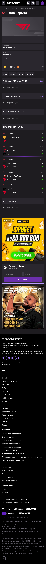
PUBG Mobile (7, 395)
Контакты (6, 492)
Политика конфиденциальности (15, 502)
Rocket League (8, 415)
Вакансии (6, 496)
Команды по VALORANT (28, 8)
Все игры (5, 425)
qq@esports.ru (25, 517)
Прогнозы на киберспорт (12, 450)
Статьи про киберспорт (11, 437)
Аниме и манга (8, 470)
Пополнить (23, 280)
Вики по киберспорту (11, 443)
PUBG (4, 388)
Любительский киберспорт (13, 460)
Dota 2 (4, 378)
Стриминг (6, 464)
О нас (4, 489)
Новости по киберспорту (12, 433)
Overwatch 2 (7, 405)
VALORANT (14, 8)
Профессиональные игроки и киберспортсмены (22, 457)
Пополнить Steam (9, 477)
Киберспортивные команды (13, 454)
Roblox (4, 422)
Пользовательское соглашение (15, 499)
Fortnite (5, 391)
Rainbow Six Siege (9, 411)
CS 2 (3, 374)
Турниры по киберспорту (12, 447)
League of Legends (9, 381)
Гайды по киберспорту (11, 440)
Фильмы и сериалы (10, 474)
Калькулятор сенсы (10, 480)
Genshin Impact (8, 418)
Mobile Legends (8, 398)
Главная (4, 8)
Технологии (6, 467)
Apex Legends (7, 401)
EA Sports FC (7, 408)
